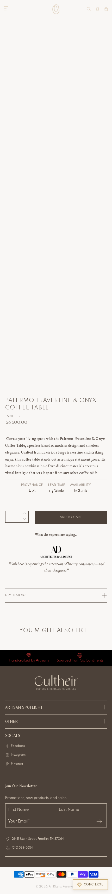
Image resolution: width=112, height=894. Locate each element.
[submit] (99, 821)
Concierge (93, 884)
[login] (97, 9)
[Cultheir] (56, 9)
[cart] (106, 9)
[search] (88, 9)
